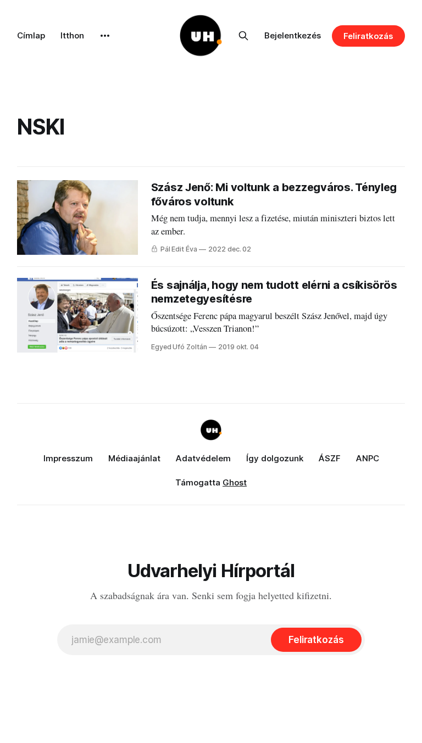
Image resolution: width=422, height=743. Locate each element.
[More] (105, 35)
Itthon (72, 35)
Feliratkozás (368, 36)
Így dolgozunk (274, 458)
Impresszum (68, 458)
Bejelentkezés (292, 35)
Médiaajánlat (134, 458)
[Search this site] (243, 35)
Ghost (235, 482)
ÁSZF (330, 458)
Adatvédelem (203, 458)
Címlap (31, 35)
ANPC (367, 458)
